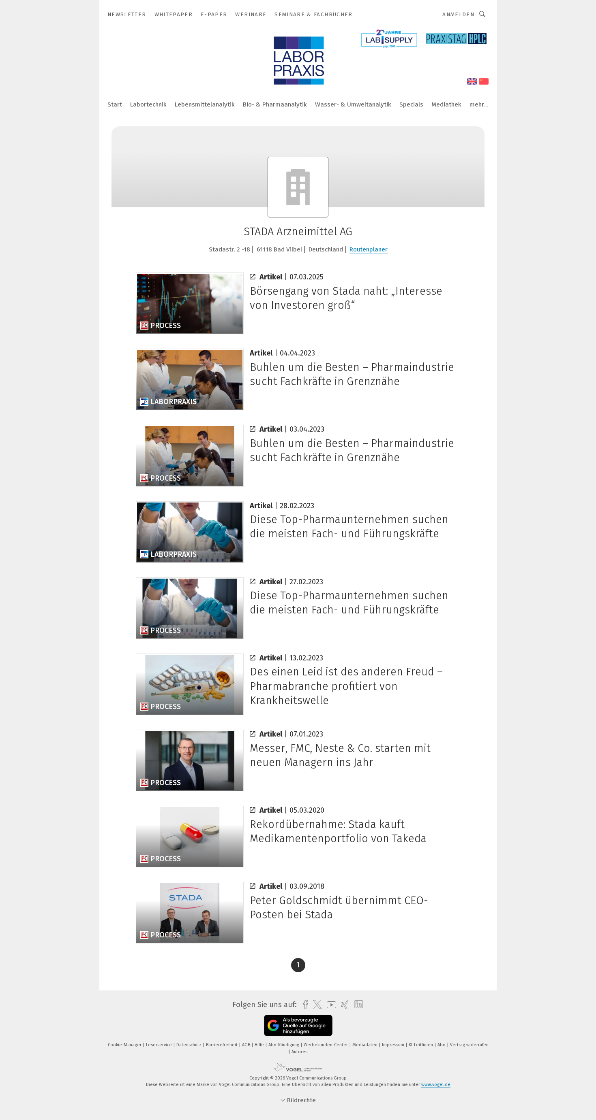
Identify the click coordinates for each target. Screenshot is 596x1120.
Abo (442, 1045)
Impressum (393, 1045)
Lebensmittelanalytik (205, 104)
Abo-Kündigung (284, 1045)
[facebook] (303, 1005)
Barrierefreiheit (222, 1045)
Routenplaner (368, 249)
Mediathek (446, 104)
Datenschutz (189, 1045)
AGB (246, 1045)
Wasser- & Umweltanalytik (353, 104)
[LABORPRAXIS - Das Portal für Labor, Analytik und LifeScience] (114, 104)
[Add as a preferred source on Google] (298, 1025)
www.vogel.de (435, 1084)
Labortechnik (148, 104)
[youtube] (329, 1005)
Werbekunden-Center (326, 1045)
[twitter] (315, 1004)
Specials (411, 104)
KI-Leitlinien (421, 1045)
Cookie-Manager (125, 1045)
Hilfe (260, 1045)
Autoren (300, 1051)
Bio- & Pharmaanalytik (275, 104)
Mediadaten (365, 1045)
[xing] (342, 1005)
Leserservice (159, 1045)
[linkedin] (356, 1004)
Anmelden (458, 14)
